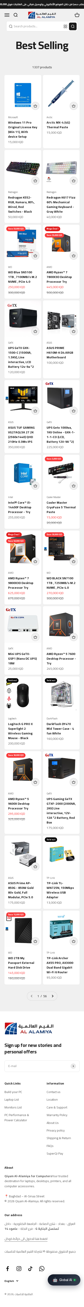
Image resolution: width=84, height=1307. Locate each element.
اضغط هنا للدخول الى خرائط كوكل (25, 1239)
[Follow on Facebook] (7, 1269)
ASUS (49, 343)
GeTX (10, 343)
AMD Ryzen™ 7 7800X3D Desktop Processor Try (59, 277)
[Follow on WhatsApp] (42, 1269)
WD (10, 267)
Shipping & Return (59, 1138)
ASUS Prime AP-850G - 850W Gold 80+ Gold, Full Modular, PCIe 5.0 (21, 890)
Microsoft (13, 117)
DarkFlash (52, 719)
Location (52, 1099)
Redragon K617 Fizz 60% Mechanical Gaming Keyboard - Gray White (61, 204)
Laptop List (11, 1099)
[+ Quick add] (35, 106)
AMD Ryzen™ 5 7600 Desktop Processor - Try (61, 658)
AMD (49, 267)
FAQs (50, 1145)
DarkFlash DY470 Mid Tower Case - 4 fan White (60, 728)
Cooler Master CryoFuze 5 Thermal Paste (61, 507)
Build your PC (13, 1091)
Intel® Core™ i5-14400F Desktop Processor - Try (19, 507)
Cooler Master (54, 497)
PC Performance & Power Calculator (16, 1117)
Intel (10, 497)
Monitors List (13, 1107)
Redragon (13, 192)
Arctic (49, 117)
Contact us (53, 1091)
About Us (53, 1122)
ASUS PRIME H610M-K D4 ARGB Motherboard (60, 352)
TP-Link (51, 878)
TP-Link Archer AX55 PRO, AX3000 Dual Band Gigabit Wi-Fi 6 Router (60, 965)
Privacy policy (56, 1130)
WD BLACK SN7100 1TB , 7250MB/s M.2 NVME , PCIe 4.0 (61, 582)
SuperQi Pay (55, 1153)
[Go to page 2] (52, 996)
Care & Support (57, 1107)
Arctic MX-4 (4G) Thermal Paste (58, 125)
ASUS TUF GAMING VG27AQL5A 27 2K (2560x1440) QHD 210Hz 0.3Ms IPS (21, 435)
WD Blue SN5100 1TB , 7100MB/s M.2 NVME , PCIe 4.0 (22, 277)
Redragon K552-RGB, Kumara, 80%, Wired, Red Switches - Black (21, 204)
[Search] (73, 26)
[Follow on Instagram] (19, 1269)
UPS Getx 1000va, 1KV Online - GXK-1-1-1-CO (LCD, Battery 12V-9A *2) (61, 435)
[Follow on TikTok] (30, 1269)
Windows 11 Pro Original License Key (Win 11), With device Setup (22, 129)
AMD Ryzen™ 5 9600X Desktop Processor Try (19, 803)
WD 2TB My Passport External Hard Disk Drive (21, 962)
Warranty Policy (57, 1114)
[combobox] (34, 26)
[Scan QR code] (65, 26)
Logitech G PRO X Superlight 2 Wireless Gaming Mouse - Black (20, 731)
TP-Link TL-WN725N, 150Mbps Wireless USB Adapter (60, 890)
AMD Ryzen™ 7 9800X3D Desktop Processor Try (20, 582)
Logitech (12, 719)
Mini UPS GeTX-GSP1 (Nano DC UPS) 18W (22, 658)
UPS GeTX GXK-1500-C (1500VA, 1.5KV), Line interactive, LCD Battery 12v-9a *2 (21, 357)
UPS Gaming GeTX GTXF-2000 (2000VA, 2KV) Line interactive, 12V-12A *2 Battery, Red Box (61, 810)
